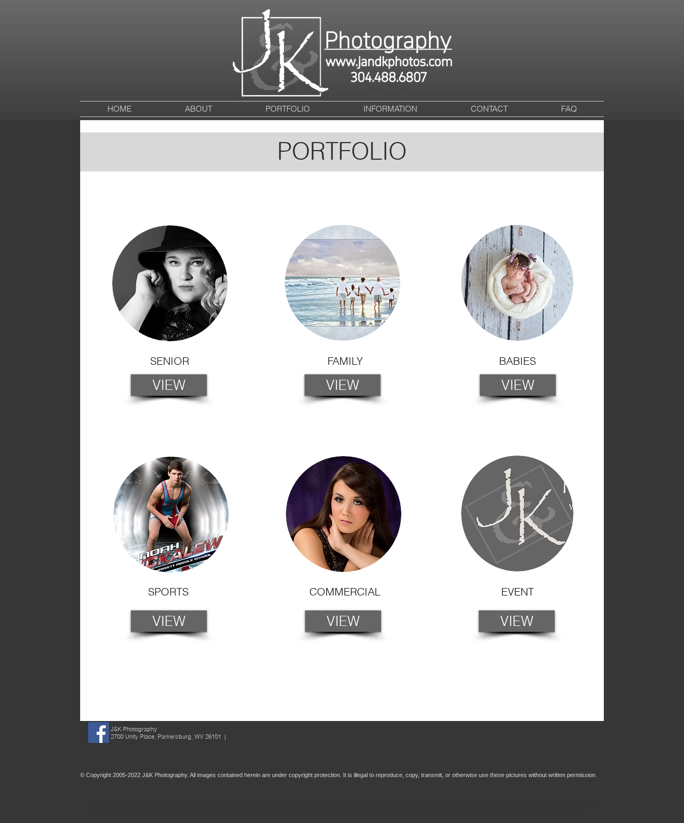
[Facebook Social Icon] (98, 732)
